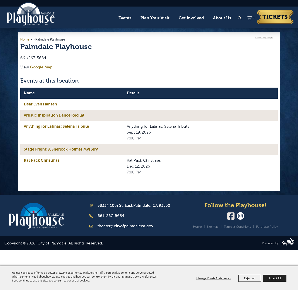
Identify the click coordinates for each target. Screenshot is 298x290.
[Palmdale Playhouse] (36, 215)
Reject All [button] (249, 278)
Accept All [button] (275, 278)
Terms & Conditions (237, 226)
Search (239, 18)
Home (24, 39)
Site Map (213, 226)
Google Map (41, 67)
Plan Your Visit (155, 18)
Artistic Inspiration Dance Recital (54, 115)
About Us (222, 18)
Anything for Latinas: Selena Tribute (56, 126)
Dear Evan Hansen (40, 104)
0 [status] (253, 18)
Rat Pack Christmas (41, 160)
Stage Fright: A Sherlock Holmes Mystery (61, 149)
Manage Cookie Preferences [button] (213, 278)
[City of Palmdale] (31, 14)
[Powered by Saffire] (288, 242)
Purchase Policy (267, 226)
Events (125, 18)
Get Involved (191, 18)
